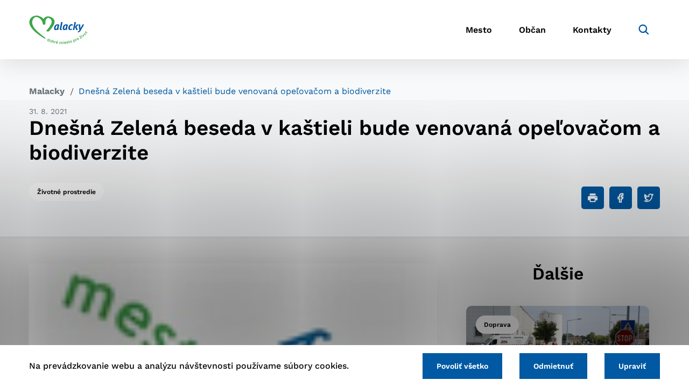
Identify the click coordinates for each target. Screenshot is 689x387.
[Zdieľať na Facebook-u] (620, 198)
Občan (532, 30)
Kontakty (592, 30)
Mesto (479, 30)
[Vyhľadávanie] (643, 29)
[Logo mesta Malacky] (58, 29)
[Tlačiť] (592, 198)
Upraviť (632, 366)
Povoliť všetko (462, 366)
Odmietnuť (553, 366)
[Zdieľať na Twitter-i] (648, 198)
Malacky (47, 91)
